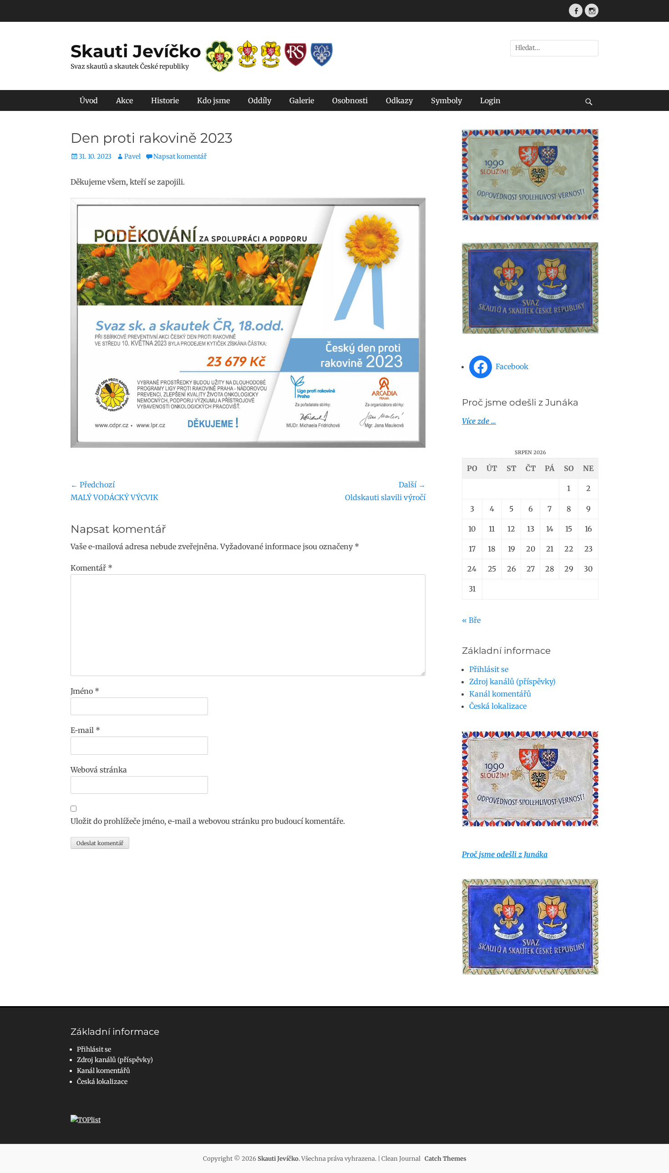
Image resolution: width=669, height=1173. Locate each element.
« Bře (471, 620)
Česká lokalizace (498, 706)
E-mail (85, 730)
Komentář (91, 567)
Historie (165, 100)
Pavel (132, 156)
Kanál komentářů (500, 693)
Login (490, 100)
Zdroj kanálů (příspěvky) (512, 681)
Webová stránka (99, 769)
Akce (124, 100)
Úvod (89, 100)
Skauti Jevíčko (136, 51)
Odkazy (399, 100)
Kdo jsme (213, 100)
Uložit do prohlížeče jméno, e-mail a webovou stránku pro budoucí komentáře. (208, 821)
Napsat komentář (180, 156)
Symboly (446, 100)
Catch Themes (445, 1159)
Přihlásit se (488, 669)
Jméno (85, 691)
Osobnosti (350, 100)
